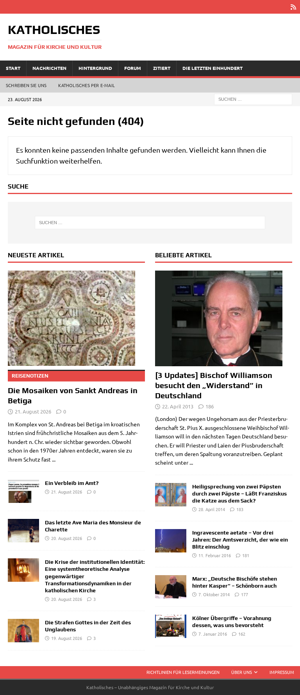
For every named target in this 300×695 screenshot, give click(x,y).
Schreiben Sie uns (26, 85)
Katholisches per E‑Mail (86, 85)
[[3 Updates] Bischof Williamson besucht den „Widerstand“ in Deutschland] (223, 318)
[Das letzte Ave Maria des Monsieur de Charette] (23, 530)
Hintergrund (95, 68)
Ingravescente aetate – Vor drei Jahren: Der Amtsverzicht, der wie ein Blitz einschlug (240, 539)
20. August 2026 (66, 538)
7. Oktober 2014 (214, 594)
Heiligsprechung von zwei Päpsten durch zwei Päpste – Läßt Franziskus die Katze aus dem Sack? (239, 493)
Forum (132, 68)
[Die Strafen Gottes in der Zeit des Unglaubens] (23, 630)
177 (244, 594)
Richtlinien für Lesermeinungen (183, 672)
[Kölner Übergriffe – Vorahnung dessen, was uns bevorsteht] (170, 626)
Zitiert (161, 68)
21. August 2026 (33, 411)
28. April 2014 (211, 509)
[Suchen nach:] (253, 98)
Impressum (282, 672)
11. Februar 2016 (214, 555)
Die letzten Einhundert (212, 68)
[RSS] (293, 7)
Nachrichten (49, 68)
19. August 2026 (66, 638)
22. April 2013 (177, 406)
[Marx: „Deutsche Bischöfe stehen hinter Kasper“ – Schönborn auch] (170, 587)
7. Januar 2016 (212, 634)
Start (13, 68)
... (53, 459)
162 (241, 634)
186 (209, 406)
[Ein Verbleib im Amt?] (23, 491)
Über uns (241, 672)
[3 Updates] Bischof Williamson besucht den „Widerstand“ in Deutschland (213, 385)
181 (245, 555)
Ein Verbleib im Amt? (71, 483)
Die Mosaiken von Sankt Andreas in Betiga (73, 389)
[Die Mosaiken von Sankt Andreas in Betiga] (76, 318)
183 (239, 509)
